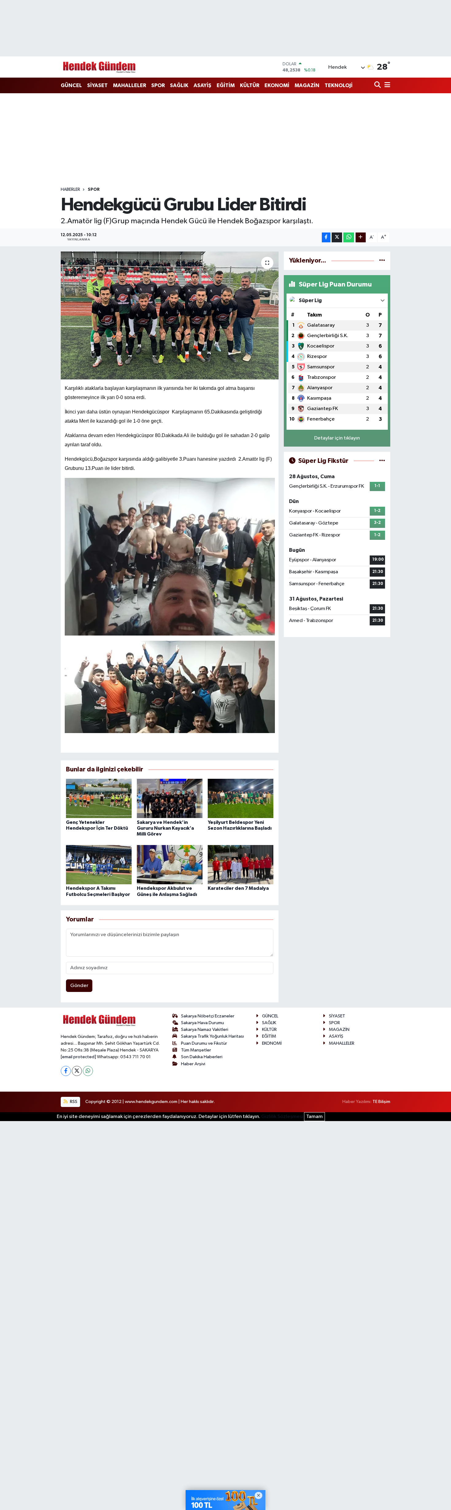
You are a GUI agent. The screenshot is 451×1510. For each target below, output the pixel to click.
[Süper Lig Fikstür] (382, 460)
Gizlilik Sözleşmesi (282, 1116)
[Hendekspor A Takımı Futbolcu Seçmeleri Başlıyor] (99, 864)
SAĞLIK (179, 85)
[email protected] (78, 1057)
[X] (77, 1071)
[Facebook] (66, 1071)
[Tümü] (382, 260)
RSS (73, 1101)
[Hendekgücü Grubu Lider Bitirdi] (170, 315)
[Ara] (378, 85)
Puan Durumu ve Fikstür (204, 1043)
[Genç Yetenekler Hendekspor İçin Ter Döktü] (99, 798)
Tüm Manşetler (196, 1050)
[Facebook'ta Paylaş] (326, 237)
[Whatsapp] (88, 1071)
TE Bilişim (381, 1101)
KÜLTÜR (249, 85)
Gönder (79, 985)
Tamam (314, 1116)
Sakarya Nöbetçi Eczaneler (207, 1016)
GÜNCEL (71, 85)
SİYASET (97, 85)
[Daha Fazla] (361, 237)
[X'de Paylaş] (337, 237)
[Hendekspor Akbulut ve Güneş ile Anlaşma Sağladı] (169, 864)
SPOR (158, 85)
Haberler (70, 189)
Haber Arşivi (193, 1064)
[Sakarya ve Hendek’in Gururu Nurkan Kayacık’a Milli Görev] (169, 798)
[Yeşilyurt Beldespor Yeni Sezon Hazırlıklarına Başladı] (240, 798)
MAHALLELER (129, 85)
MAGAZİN (307, 85)
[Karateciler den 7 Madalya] (240, 864)
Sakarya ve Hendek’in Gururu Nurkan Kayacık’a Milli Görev (165, 828)
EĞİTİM (226, 85)
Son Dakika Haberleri (201, 1057)
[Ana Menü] (386, 85)
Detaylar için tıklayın (337, 438)
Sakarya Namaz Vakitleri (204, 1029)
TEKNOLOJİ (339, 85)
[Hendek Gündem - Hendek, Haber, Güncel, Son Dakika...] (99, 67)
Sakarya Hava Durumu (202, 1022)
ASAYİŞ (202, 85)
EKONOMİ (276, 85)
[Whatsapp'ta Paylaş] (348, 237)
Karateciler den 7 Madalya (238, 888)
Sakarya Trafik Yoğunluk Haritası (212, 1036)
